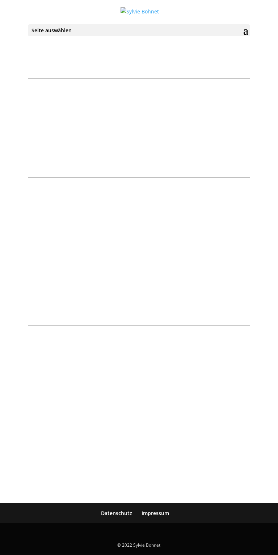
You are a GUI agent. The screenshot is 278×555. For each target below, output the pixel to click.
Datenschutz (116, 513)
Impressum (155, 513)
